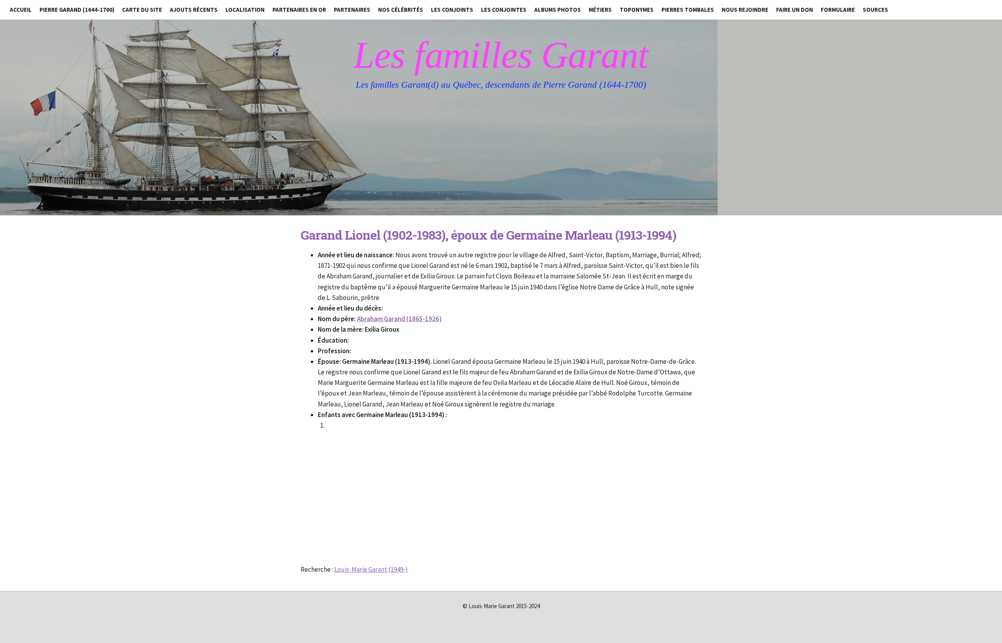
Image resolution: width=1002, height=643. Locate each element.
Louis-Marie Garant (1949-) (371, 569)
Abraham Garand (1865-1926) (399, 318)
